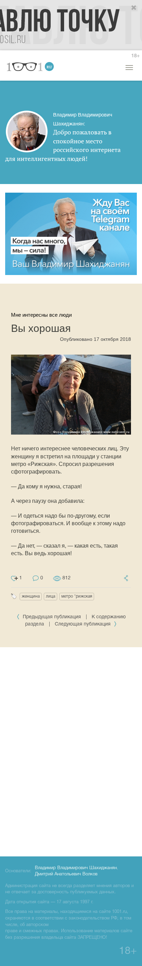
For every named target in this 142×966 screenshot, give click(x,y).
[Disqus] (71, 750)
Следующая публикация (83, 624)
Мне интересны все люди (41, 315)
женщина (31, 596)
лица (50, 596)
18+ (135, 56)
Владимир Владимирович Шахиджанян (76, 868)
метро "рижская (76, 596)
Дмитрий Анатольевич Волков (66, 874)
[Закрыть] (134, 7)
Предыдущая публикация (51, 617)
